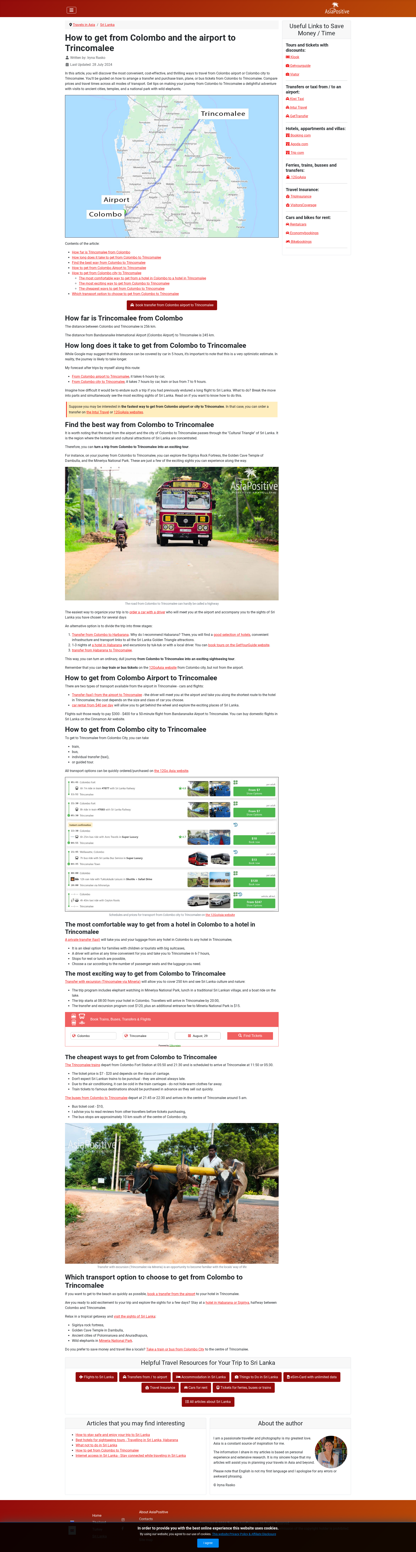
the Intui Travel (97, 412)
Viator (294, 74)
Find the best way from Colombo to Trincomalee (108, 263)
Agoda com (299, 144)
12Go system (175, 1045)
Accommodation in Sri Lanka (203, 1377)
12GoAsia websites (128, 412)
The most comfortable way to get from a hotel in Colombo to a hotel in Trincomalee (142, 278)
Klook (294, 57)
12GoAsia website (163, 668)
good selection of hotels (232, 635)
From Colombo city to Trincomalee (98, 382)
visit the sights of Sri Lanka (134, 1316)
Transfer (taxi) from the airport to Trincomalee (107, 695)
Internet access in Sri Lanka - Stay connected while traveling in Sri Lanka (131, 1456)
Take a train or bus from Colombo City (175, 1349)
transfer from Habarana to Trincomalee (102, 650)
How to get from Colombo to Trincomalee (107, 1450)
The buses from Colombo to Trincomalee (96, 1098)
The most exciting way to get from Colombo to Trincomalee (124, 283)
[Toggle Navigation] (71, 10)
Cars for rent (197, 1388)
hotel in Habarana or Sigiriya (227, 1303)
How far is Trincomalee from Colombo (101, 252)
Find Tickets (253, 1036)
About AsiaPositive (153, 1512)
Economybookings (303, 233)
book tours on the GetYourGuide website (238, 645)
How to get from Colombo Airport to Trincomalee (109, 268)
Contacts (146, 1519)
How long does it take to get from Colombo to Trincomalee (116, 257)
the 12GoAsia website (220, 915)
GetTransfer (298, 116)
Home (96, 1515)
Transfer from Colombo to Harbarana (100, 635)
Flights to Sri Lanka (98, 1377)
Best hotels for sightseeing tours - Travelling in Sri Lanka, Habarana (127, 1440)
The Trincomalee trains (82, 1065)
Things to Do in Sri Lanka (258, 1377)
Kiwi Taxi (296, 99)
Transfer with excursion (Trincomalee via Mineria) (103, 982)
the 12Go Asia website (171, 771)
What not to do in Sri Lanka (96, 1445)
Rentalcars (298, 224)
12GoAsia (298, 177)
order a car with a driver (147, 612)
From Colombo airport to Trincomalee (100, 376)
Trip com (297, 153)
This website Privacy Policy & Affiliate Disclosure (244, 1534)
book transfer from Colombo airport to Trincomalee (173, 305)
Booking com (300, 135)
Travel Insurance (162, 1388)
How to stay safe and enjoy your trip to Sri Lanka (113, 1435)
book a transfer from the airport (171, 1294)
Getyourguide (299, 66)
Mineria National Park (115, 1341)
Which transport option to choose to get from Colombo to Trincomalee (125, 294)
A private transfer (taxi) (82, 940)
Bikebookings (301, 242)
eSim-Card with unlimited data (313, 1377)
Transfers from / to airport (146, 1377)
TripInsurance (300, 196)
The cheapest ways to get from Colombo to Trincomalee (121, 289)
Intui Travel (298, 107)
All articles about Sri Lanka (210, 1402)
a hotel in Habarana (107, 645)
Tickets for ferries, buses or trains (245, 1388)
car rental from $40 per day (92, 705)
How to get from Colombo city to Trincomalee (106, 273)
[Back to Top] (408, 1544)
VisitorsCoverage (303, 205)
